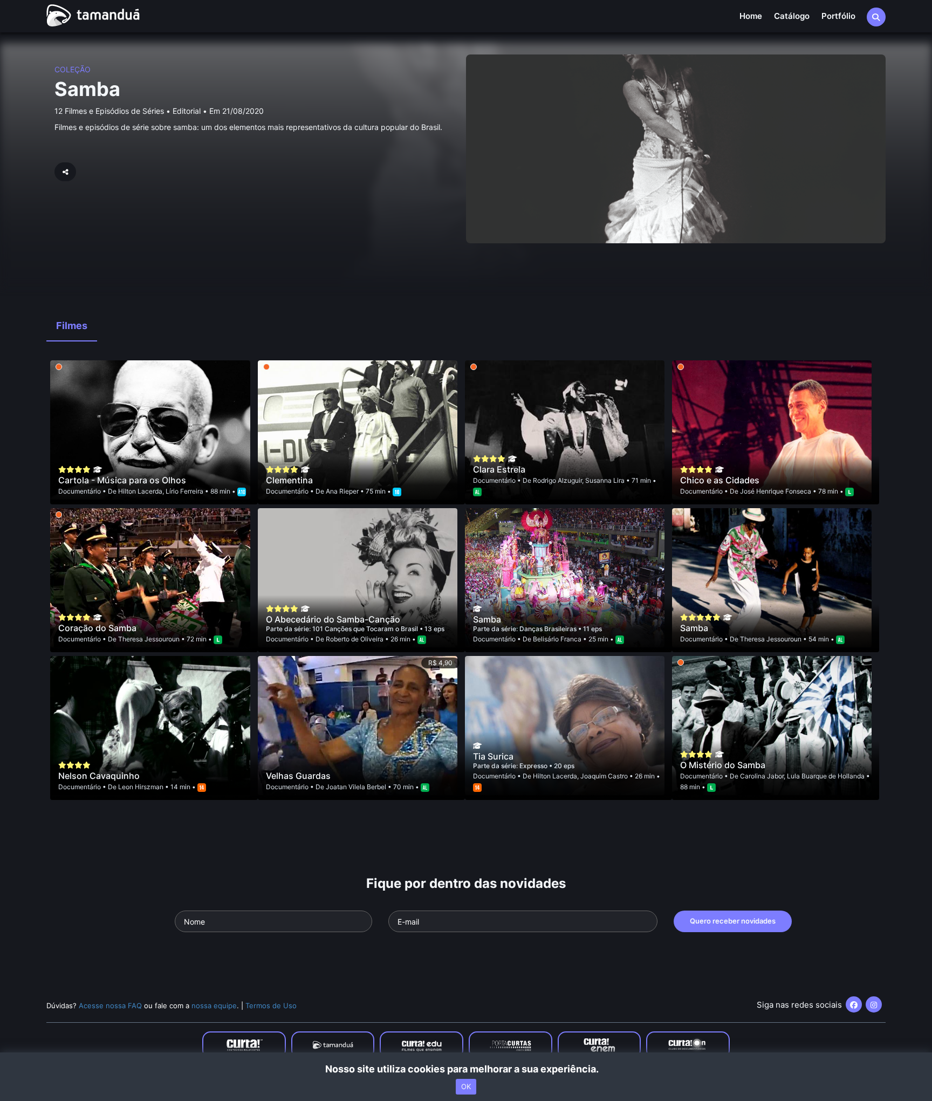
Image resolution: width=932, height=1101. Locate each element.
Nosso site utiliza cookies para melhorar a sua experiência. (466, 1069)
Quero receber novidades (733, 921)
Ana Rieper (342, 491)
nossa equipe (214, 1005)
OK (466, 1086)
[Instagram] (874, 1004)
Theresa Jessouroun (149, 639)
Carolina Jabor (762, 776)
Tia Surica (493, 756)
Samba (87, 89)
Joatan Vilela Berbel (356, 787)
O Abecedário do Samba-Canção (333, 619)
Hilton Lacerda (140, 491)
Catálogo (792, 16)
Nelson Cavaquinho (99, 775)
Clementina (289, 480)
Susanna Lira (605, 480)
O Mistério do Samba (722, 765)
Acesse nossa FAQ (110, 1005)
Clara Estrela (499, 469)
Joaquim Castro (604, 776)
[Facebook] (854, 1004)
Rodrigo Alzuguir (557, 480)
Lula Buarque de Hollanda (826, 776)
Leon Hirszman (140, 787)
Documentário (79, 491)
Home (750, 16)
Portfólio (838, 16)
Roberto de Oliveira (354, 639)
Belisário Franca (557, 639)
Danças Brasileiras (548, 629)
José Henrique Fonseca (775, 491)
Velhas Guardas (298, 775)
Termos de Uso (271, 1005)
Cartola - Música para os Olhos (122, 480)
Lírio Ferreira (184, 491)
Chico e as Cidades (719, 480)
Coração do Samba (97, 628)
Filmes (71, 325)
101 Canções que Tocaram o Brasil (366, 629)
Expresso (534, 766)
